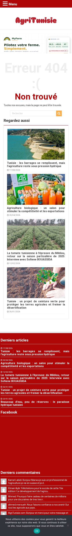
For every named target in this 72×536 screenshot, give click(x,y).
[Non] (67, 525)
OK (37, 531)
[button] (6, 3)
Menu (13, 4)
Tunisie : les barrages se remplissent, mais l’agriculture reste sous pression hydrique (36, 164)
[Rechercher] (59, 113)
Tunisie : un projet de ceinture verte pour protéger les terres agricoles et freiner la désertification (36, 304)
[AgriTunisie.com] (36, 17)
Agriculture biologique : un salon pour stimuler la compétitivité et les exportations (36, 209)
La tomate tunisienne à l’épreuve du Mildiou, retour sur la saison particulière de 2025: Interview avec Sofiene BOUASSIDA (36, 256)
